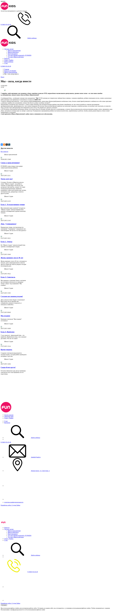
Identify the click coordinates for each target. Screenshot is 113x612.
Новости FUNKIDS (10, 71)
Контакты (7, 422)
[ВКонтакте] (2, 145)
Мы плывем (5, 316)
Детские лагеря (8, 49)
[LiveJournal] (9, 145)
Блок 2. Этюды (6, 242)
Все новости (4, 151)
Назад (2, 77)
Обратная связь (8, 416)
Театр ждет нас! (7, 179)
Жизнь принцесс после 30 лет (12, 258)
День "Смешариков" (9, 224)
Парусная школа (13, 53)
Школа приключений (14, 50)
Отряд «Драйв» (9, 60)
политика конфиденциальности (13, 502)
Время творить (6, 350)
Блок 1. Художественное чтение (13, 204)
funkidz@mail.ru (36, 457)
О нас (6, 63)
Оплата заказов (8, 415)
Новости (6, 58)
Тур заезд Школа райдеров (16, 57)
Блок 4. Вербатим (7, 332)
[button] (56, 123)
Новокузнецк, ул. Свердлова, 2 (40, 470)
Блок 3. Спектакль (8, 277)
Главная (6, 69)
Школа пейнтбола (13, 52)
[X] (7, 145)
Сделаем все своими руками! (12, 296)
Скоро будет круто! (8, 367)
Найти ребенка (32, 38)
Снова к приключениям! (10, 163)
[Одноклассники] (4, 145)
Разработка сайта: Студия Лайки (10, 505)
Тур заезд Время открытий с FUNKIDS (19, 55)
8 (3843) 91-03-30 (6, 442)
